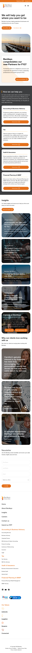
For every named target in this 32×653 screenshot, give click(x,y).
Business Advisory (6, 535)
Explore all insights (6, 209)
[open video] (26, 407)
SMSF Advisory (5, 583)
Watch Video (8, 330)
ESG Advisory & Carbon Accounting (10, 541)
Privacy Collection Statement (16, 649)
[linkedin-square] (2, 589)
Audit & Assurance (8, 565)
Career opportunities (20, 330)
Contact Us (28, 1)
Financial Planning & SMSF (11, 578)
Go (5, 485)
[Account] (28, 5)
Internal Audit (5, 574)
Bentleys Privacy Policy (22, 648)
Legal (3, 552)
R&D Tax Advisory (6, 562)
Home (4, 504)
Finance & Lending (6, 544)
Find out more (15, 121)
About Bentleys (7, 508)
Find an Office (5, 27)
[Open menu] (25, 5)
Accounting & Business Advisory (13, 529)
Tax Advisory (4, 559)
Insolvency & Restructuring (8, 546)
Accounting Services (6, 532)
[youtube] (6, 589)
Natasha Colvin (8, 374)
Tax (3, 556)
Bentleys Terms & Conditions (10, 648)
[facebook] (9, 589)
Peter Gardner (8, 439)
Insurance (4, 549)
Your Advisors (16, 27)
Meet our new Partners (20, 79)
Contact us (5, 521)
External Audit (5, 571)
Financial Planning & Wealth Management (11, 580)
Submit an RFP (20, 1)
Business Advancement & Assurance (10, 568)
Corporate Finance (6, 538)
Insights (4, 512)
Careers (4, 517)
